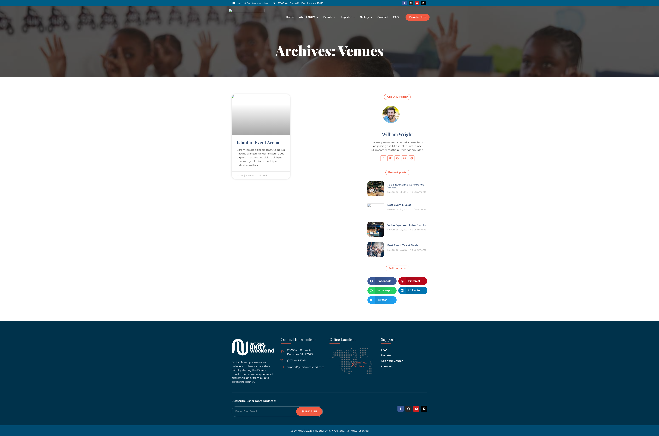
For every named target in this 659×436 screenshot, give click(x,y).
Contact (382, 17)
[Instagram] (411, 3)
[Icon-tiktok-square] (423, 3)
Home (290, 17)
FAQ (396, 17)
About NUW (307, 17)
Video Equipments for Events (406, 225)
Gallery (364, 17)
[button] (382, 281)
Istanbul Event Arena (258, 142)
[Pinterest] (412, 158)
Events (327, 17)
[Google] (397, 158)
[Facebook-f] (404, 3)
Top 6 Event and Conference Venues (405, 186)
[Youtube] (417, 3)
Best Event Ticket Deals (402, 245)
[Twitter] (390, 158)
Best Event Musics (399, 204)
